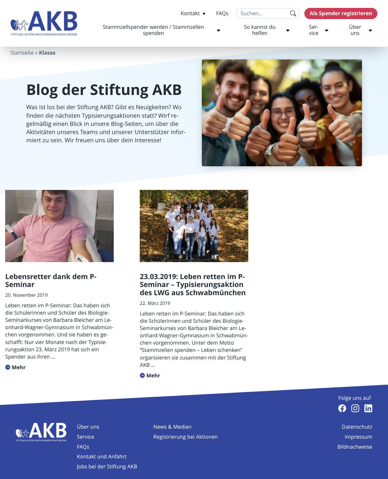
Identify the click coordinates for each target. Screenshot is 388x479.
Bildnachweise (354, 447)
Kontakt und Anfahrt (102, 456)
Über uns (355, 30)
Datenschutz (357, 426)
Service (314, 30)
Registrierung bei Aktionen (185, 436)
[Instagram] (355, 408)
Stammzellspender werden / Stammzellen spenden (153, 30)
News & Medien (172, 426)
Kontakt (190, 13)
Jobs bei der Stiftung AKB (107, 466)
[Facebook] (342, 408)
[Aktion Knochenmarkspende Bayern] (44, 23)
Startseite (22, 52)
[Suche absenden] (293, 13)
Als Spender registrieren (341, 13)
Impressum (358, 436)
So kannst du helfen (260, 30)
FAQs (222, 13)
